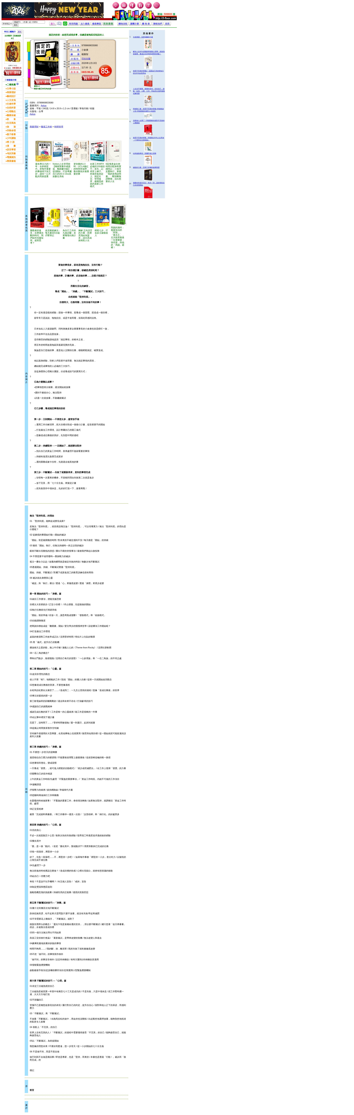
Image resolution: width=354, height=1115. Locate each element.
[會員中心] (140, 8)
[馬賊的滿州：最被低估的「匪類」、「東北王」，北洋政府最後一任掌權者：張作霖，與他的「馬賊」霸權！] (118, 214)
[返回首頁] (167, 25)
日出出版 (86, 59)
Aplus (43, 105)
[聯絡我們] (157, 25)
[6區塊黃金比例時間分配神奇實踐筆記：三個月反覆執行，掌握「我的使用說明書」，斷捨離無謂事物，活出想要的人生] (113, 151)
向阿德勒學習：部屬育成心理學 (144, 153)
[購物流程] (122, 25)
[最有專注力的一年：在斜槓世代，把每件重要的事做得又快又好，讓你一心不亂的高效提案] (43, 151)
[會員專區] (96, 25)
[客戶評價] (60, 25)
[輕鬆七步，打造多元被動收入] (102, 217)
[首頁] (157, 8)
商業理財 (34, 127)
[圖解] (86, 217)
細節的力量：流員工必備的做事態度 (146, 167)
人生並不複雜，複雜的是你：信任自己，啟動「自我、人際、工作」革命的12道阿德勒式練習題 (149, 91)
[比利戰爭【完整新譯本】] (12, 52)
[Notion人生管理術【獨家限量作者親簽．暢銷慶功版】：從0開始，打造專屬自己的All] (63, 151)
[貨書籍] (108, 25)
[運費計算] (134, 25)
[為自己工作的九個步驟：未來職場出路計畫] (70, 217)
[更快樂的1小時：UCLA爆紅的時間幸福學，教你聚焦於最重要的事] (81, 151)
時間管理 (58, 127)
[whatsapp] (65, 25)
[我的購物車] (124, 8)
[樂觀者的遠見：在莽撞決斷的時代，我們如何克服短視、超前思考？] (37, 217)
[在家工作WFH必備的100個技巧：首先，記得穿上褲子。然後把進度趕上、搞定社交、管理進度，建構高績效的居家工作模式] (97, 151)
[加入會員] (132, 8)
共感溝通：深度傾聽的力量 (143, 37)
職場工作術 (46, 127)
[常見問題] (148, 8)
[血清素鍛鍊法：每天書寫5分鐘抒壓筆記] (53, 217)
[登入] (52, 25)
